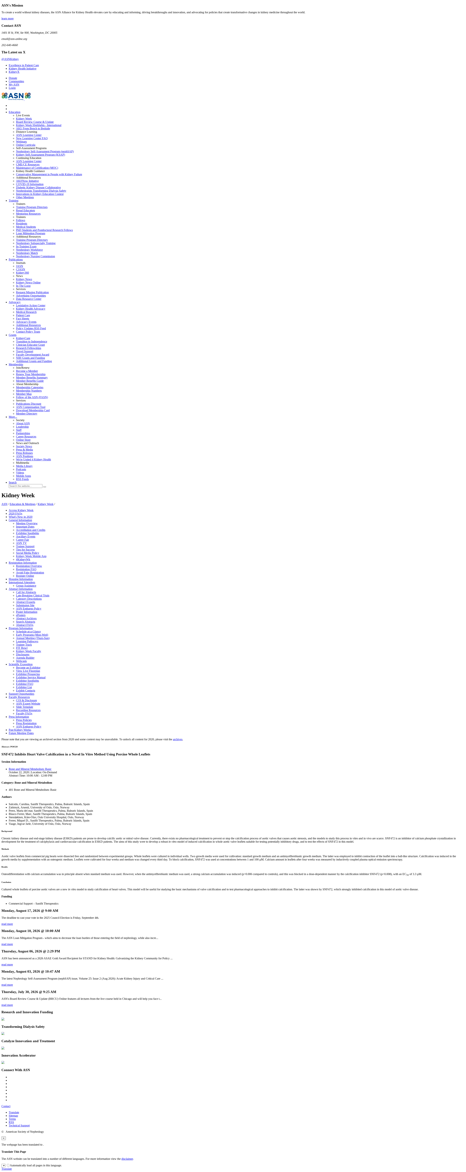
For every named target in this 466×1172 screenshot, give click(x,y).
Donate (13, 78)
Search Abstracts (25, 621)
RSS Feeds (22, 479)
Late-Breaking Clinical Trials (32, 595)
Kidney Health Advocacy (30, 308)
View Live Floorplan (28, 670)
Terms (12, 1118)
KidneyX (14, 71)
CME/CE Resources (28, 164)
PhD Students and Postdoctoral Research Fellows (44, 230)
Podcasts (21, 469)
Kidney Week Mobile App (31, 556)
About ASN (23, 423)
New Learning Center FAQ (32, 138)
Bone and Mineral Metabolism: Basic (30, 769)
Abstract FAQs (24, 625)
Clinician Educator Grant (30, 344)
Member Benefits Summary (32, 377)
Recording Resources (28, 710)
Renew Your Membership (31, 374)
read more (7, 923)
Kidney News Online (28, 282)
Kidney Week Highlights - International (38, 125)
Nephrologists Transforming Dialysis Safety (41, 190)
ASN (4, 504)
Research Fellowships (28, 348)
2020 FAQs (15, 513)
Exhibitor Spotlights (27, 533)
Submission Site (25, 605)
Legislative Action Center (30, 305)
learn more (7, 18)
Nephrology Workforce (29, 249)
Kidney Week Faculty (28, 651)
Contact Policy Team (28, 331)
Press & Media (24, 449)
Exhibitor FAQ (24, 684)
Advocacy (15, 302)
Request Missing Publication (32, 292)
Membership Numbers (29, 390)
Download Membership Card (33, 410)
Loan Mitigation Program (30, 233)
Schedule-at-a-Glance (28, 631)
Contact (5, 1106)
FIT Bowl (21, 647)
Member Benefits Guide (30, 380)
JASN (19, 266)
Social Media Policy (27, 552)
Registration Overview (29, 566)
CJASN (20, 269)
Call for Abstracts (26, 592)
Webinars (21, 141)
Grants (12, 334)
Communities (16, 81)
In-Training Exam (26, 246)
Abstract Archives (26, 618)
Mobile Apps (23, 475)
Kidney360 (22, 272)
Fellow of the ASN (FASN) (32, 397)
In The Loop (23, 285)
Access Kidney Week (21, 510)
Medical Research (26, 312)
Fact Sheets (22, 318)
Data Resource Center (28, 298)
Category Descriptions (29, 598)
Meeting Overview (27, 523)
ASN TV (21, 543)
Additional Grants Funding (34, 361)
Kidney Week (24, 118)
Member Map (24, 393)
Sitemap (13, 1115)
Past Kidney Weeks (20, 729)
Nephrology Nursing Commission (35, 256)
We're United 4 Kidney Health (33, 459)
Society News (24, 446)
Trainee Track (24, 644)
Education (14, 112)
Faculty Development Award (32, 354)
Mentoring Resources (28, 213)
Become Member (27, 371)
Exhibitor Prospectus (28, 674)
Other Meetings (25, 197)
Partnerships (23, 433)
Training (13, 200)
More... (13, 416)
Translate (14, 1112)
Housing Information (21, 579)
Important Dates (25, 526)
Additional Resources (28, 325)
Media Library (24, 466)
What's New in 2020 (20, 516)
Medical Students (26, 226)
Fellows (20, 220)
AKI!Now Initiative (27, 180)
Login (12, 87)
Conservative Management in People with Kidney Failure (49, 174)
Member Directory (26, 413)
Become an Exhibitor (28, 667)
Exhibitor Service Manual (31, 677)
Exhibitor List (24, 687)
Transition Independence (31, 341)
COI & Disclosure (26, 700)
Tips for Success (25, 549)
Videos (20, 472)
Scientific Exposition (21, 664)
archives (177, 739)
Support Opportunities (21, 693)
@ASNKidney (10, 59)
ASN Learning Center (29, 135)
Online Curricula (25, 144)
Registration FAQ (26, 569)
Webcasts (21, 661)
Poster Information (26, 611)
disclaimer (127, 1158)
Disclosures (22, 654)
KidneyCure (23, 338)
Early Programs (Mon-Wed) (32, 634)
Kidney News (24, 279)
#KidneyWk (23, 559)
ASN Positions (24, 456)
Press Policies (24, 720)
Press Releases (24, 452)
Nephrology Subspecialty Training (36, 243)
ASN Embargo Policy (28, 608)
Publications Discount (28, 403)
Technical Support (19, 1125)
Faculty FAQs (24, 713)
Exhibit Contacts (25, 690)
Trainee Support (25, 546)
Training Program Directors (32, 207)
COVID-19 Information (30, 184)
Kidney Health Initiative (22, 68)
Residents (21, 223)
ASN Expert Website (28, 703)
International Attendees (22, 582)
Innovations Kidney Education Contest (40, 194)
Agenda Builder (25, 657)
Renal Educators (25, 210)
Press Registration (26, 723)
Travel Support (24, 351)
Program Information (21, 628)
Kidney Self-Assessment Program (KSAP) (40, 154)
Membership (16, 364)
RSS (11, 1122)
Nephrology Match (27, 253)
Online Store (23, 439)
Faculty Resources (19, 697)
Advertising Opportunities (31, 295)
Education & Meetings (22, 504)
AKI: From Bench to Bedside (33, 128)
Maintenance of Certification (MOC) (37, 167)
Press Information (19, 716)
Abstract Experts (25, 602)
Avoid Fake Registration (30, 572)
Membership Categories (29, 387)
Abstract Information (21, 588)
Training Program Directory (32, 239)
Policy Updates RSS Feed (31, 328)
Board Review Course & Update (35, 121)
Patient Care (23, 315)
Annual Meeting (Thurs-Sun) (33, 638)
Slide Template (24, 706)
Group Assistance (26, 585)
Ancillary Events (25, 536)
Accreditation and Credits (30, 529)
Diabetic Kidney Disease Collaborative (38, 187)
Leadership (22, 426)
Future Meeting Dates (21, 733)
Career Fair (22, 539)
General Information (20, 520)
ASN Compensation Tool (30, 407)
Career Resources (26, 436)
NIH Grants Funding (30, 357)
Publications (16, 259)
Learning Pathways (27, 641)
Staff (18, 430)
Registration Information (23, 562)
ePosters (20, 615)
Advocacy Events (26, 321)
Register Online (25, 575)
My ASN (14, 84)
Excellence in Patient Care (24, 65)
